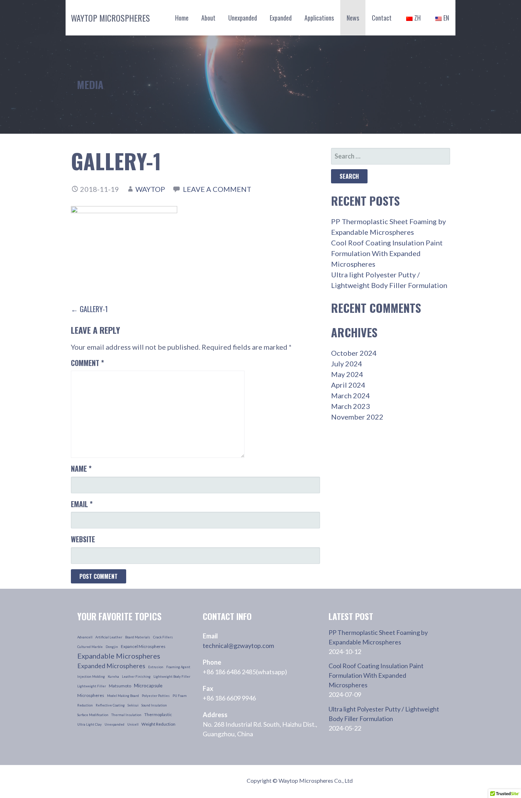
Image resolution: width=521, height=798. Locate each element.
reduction (85, 705)
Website (83, 539)
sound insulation (154, 705)
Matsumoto (120, 685)
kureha (113, 676)
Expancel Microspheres (143, 646)
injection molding (91, 676)
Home (182, 17)
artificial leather (108, 637)
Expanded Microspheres (111, 666)
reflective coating (110, 705)
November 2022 (357, 416)
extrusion (155, 667)
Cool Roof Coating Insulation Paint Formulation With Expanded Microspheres (387, 253)
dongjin (112, 647)
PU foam (180, 696)
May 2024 (347, 374)
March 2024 (350, 395)
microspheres (90, 695)
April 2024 (348, 385)
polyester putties (156, 696)
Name (81, 468)
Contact (382, 17)
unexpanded (114, 724)
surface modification (92, 715)
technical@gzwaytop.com (238, 645)
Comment (87, 363)
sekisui (133, 705)
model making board (123, 696)
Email (82, 504)
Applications (319, 17)
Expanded (281, 17)
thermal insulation (126, 715)
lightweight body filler (171, 676)
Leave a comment (217, 189)
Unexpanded (242, 17)
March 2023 (350, 406)
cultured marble (90, 647)
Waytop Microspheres (110, 17)
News (353, 17)
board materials (137, 637)
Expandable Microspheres (118, 656)
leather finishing (136, 676)
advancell (85, 637)
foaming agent (178, 667)
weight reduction (158, 724)
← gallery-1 (89, 309)
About (208, 17)
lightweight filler (91, 686)
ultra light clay (89, 724)
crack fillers (163, 637)
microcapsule (148, 685)
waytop (150, 189)
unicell (133, 724)
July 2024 (346, 363)
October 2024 (354, 353)
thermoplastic (158, 714)
